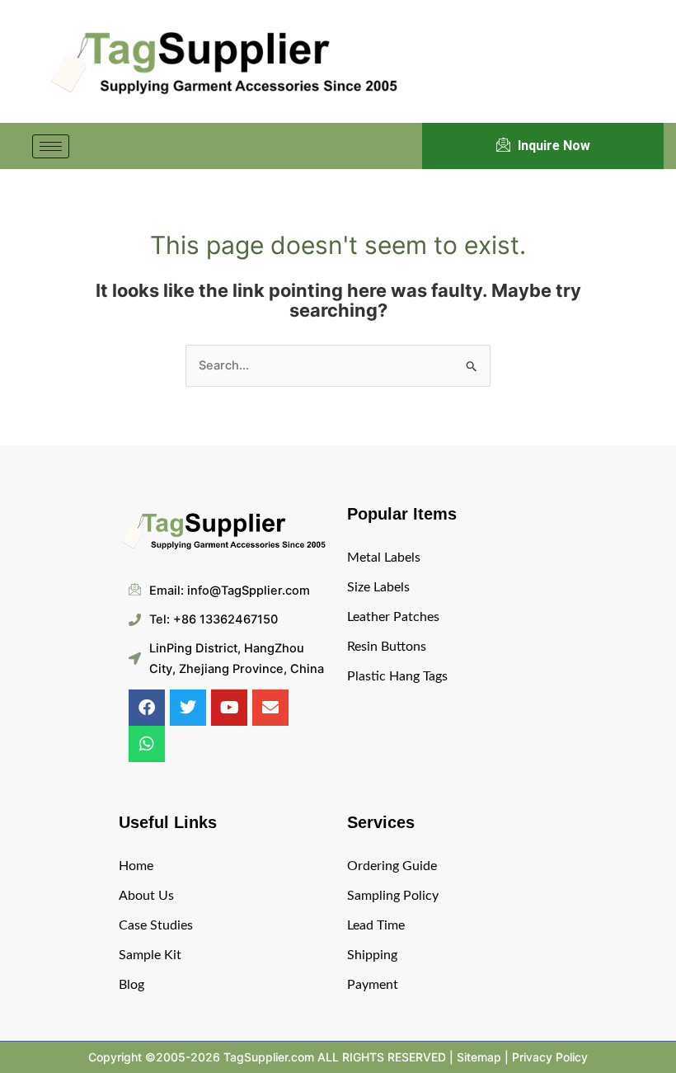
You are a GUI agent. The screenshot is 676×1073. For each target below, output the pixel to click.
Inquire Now (554, 145)
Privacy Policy (550, 1057)
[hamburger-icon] (50, 146)
